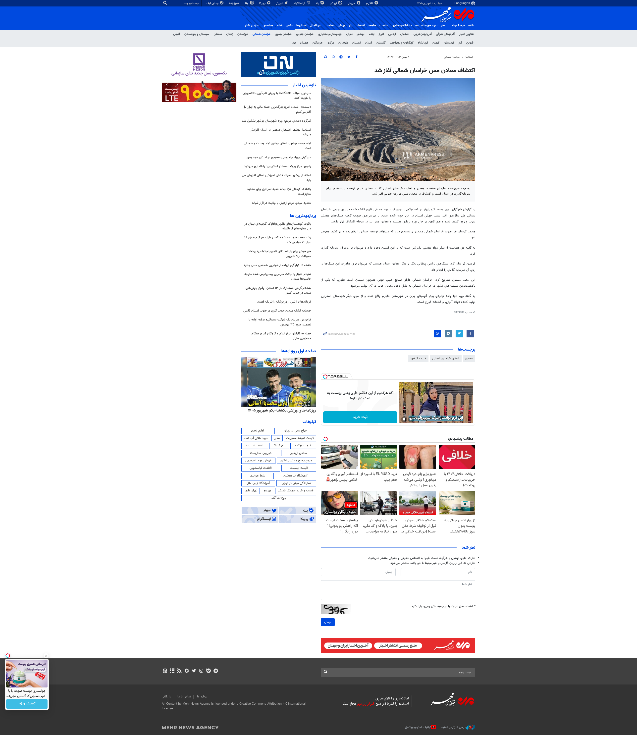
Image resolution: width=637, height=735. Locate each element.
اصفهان (404, 34)
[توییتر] (194, 671)
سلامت (383, 25)
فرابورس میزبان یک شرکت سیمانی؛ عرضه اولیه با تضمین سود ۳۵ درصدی (280, 322)
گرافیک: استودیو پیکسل (418, 727)
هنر (443, 25)
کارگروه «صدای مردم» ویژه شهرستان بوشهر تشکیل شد (276, 120)
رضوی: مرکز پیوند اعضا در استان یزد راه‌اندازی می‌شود (277, 166)
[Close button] (46, 655)
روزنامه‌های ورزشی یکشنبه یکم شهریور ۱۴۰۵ (282, 411)
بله (318, 3)
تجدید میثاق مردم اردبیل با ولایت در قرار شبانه (281, 203)
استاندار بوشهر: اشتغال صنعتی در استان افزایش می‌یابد (280, 132)
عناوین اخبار (466, 34)
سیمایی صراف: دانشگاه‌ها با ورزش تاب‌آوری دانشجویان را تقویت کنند (277, 96)
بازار (351, 25)
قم (460, 42)
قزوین (470, 42)
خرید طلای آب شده (256, 438)
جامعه (372, 25)
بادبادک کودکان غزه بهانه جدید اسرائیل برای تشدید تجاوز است (279, 191)
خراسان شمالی (262, 34)
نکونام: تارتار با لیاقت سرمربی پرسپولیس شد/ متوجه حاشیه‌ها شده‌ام (277, 276)
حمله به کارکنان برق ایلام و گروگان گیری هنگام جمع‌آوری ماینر (281, 336)
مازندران (343, 42)
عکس (289, 25)
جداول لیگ (213, 3)
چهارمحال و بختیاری (330, 34)
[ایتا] (165, 671)
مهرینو (267, 490)
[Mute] (411, 419)
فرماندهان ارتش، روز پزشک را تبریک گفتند (284, 301)
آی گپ (334, 3)
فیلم (279, 25)
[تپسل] (325, 376)
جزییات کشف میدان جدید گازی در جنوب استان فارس (277, 310)
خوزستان (242, 34)
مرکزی (330, 42)
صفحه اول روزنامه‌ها (298, 351)
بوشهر (361, 34)
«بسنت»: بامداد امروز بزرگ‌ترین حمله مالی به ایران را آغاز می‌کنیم (277, 109)
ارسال (327, 622)
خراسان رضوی (283, 34)
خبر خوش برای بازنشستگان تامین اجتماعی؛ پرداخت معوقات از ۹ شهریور (279, 254)
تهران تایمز (250, 490)
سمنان (218, 34)
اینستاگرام (300, 3)
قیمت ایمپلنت (299, 468)
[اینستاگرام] (201, 671)
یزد (294, 42)
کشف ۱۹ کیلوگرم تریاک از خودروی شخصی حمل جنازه (277, 265)
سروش (352, 3)
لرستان (356, 42)
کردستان (449, 42)
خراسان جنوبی (305, 34)
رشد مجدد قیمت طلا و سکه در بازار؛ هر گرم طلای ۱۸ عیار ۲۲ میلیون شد (277, 240)
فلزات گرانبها (418, 358)
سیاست (329, 25)
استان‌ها (301, 25)
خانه (471, 25)
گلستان (381, 42)
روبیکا (262, 3)
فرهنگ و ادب (457, 25)
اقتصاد (361, 25)
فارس (176, 34)
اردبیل (392, 34)
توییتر (279, 3)
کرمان (435, 42)
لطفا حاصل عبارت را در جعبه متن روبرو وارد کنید (443, 606)
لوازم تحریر (257, 430)
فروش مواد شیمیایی (258, 460)
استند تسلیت (254, 445)
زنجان (229, 34)
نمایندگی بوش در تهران (296, 483)
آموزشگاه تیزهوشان (295, 475)
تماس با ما (184, 696)
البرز (381, 34)
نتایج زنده (234, 3)
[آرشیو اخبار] (172, 671)
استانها (469, 57)
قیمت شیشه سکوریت (300, 438)
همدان (304, 42)
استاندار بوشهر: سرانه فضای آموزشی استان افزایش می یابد (276, 178)
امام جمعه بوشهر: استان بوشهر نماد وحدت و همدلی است (277, 146)
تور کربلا (279, 445)
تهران (349, 34)
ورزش (341, 25)
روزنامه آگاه (278, 498)
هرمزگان (317, 42)
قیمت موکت (303, 445)
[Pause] (404, 419)
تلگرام (370, 3)
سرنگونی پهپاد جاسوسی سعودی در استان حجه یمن (279, 157)
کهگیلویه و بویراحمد (402, 42)
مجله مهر (267, 25)
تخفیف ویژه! (27, 704)
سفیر (277, 438)
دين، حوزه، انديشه (426, 25)
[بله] (208, 671)
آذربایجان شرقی (445, 34)
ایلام (371, 34)
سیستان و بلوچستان (197, 34)
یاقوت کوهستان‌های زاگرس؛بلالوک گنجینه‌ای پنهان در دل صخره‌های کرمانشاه (277, 226)
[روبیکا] (187, 671)
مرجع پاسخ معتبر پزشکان (296, 460)
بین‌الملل (315, 25)
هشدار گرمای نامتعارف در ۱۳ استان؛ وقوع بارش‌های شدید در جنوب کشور (278, 290)
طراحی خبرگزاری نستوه (453, 727)
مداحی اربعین (299, 453)
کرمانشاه (423, 42)
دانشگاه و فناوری (402, 25)
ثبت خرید (360, 417)
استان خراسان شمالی (445, 358)
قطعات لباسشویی (261, 468)
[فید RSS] (179, 671)
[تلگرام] (215, 671)
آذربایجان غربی (423, 34)
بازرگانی (166, 696)
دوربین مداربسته (260, 453)
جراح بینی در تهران (295, 430)
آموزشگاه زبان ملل (258, 483)
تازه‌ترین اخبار (304, 85)
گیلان (368, 42)
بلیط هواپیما (257, 475)
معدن (469, 358)
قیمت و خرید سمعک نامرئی (296, 490)
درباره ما (202, 696)
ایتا (247, 3)
